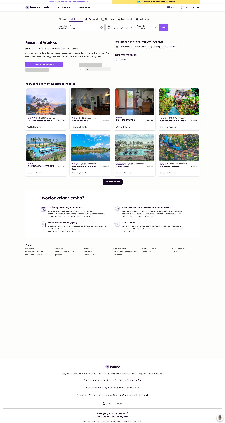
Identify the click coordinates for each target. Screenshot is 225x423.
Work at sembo (93, 388)
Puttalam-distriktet (57, 48)
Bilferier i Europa (177, 252)
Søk (163, 27)
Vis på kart (122, 60)
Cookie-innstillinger (114, 403)
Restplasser (88, 249)
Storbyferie (88, 252)
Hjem (27, 48)
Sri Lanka (39, 48)
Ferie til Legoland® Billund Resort (65, 252)
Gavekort (143, 395)
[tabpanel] (112, 27)
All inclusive (171, 47)
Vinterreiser (58, 249)
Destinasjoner (64, 7)
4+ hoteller (141, 47)
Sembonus (82, 395)
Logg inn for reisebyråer (130, 380)
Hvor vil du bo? (65, 26)
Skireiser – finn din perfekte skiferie (125, 252)
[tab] (63, 19)
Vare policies (99, 380)
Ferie (46, 7)
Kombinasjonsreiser (149, 249)
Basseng (156, 47)
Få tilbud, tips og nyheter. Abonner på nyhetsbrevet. (113, 395)
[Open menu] (198, 7)
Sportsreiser (146, 252)
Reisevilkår (112, 380)
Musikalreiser (117, 255)
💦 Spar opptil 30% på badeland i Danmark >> (156, 2)
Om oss (87, 380)
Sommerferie (30, 249)
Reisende (141, 26)
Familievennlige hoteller (33, 255)
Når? (109, 26)
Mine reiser (85, 7)
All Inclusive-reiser (119, 249)
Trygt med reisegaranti (113, 388)
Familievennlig (124, 47)
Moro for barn (89, 255)
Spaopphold (58, 255)
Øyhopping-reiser (177, 249)
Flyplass (81, 69)
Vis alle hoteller (112, 182)
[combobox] (79, 28)
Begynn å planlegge (44, 64)
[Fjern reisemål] (101, 27)
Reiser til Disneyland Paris (34, 252)
